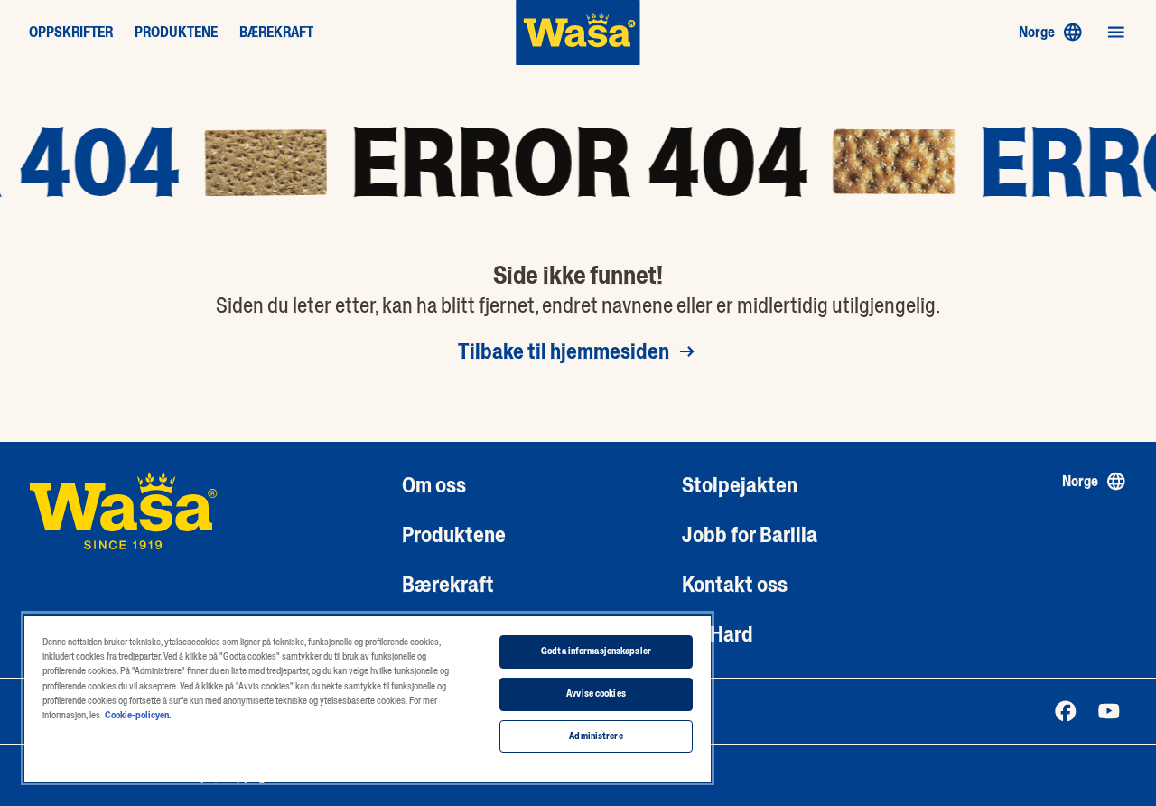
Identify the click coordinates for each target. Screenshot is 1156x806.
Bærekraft (448, 584)
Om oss (434, 485)
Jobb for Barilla (749, 534)
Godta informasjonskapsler (596, 651)
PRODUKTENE (176, 32)
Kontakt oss (735, 584)
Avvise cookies (596, 693)
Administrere (595, 736)
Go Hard (717, 634)
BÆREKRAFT (276, 32)
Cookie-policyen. (138, 715)
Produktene (454, 534)
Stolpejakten (739, 485)
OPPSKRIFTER (71, 32)
